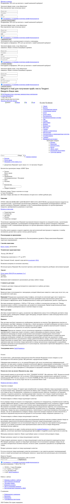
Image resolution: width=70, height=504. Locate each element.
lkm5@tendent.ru (19, 348)
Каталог (6, 158)
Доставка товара (9, 483)
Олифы (45, 121)
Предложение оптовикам (12, 481)
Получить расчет (6, 86)
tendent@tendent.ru (42, 429)
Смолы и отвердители (50, 131)
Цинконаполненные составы (52, 117)
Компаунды (46, 126)
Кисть (2, 246)
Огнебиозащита (48, 135)
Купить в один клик (7, 209)
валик (7, 246)
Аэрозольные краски (49, 111)
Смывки (45, 137)
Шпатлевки (46, 122)
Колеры (45, 124)
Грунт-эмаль (47, 114)
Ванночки (53, 144)
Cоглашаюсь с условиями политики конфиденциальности (21, 18)
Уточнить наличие (6, 63)
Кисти (52, 147)
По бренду (48, 102)
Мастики (46, 127)
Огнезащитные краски (50, 109)
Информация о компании (12, 494)
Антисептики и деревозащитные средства (56, 134)
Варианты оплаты (10, 485)
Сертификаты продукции (12, 499)
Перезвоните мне (6, 39)
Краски (45, 108)
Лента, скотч (54, 149)
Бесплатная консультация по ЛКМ (15, 488)
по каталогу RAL (33, 260)
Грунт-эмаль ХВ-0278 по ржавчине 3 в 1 (13, 273)
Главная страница (31, 157)
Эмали (45, 106)
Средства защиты (55, 152)
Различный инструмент (57, 150)
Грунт (45, 112)
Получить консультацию (8, 20)
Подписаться (22, 459)
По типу (42, 102)
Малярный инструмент (50, 139)
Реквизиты (7, 497)
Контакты (7, 496)
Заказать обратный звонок (9, 101)
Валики (52, 142)
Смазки (45, 129)
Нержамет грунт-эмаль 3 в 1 (13, 161)
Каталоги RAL (55, 145)
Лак (44, 119)
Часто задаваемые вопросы (12, 486)
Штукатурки (47, 132)
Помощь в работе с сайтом (12, 480)
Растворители (47, 116)
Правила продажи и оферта (9, 383)
